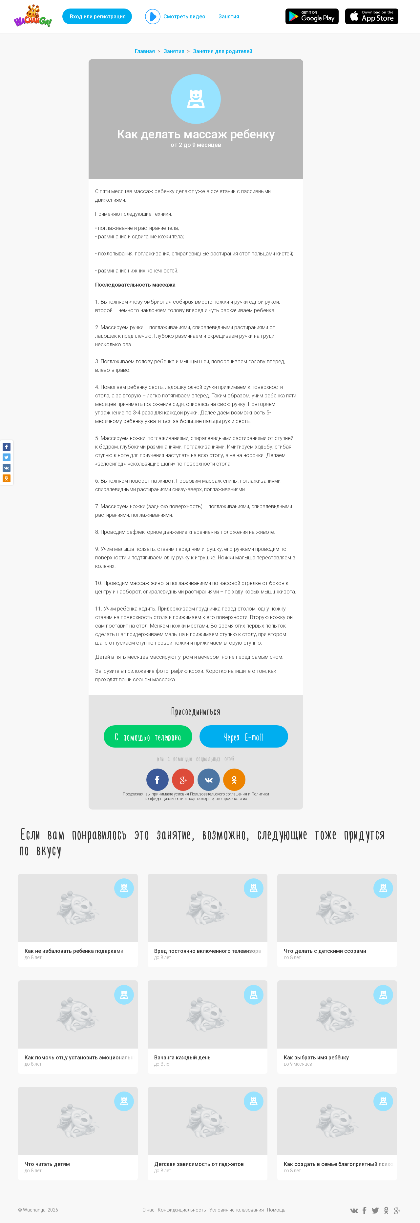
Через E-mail (244, 736)
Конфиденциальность (182, 1210)
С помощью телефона (148, 736)
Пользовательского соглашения (218, 794)
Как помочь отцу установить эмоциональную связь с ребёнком (80, 1057)
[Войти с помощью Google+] (183, 780)
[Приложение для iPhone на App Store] (371, 16)
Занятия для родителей (222, 51)
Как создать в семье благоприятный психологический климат (339, 1164)
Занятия (229, 16)
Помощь (276, 1210)
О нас (148, 1210)
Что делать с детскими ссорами (325, 951)
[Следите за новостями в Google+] (397, 1210)
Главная (145, 51)
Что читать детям (47, 1164)
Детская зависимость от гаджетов (199, 1164)
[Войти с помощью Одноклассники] (234, 780)
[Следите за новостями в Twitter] (375, 1210)
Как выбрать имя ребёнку (316, 1057)
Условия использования (236, 1210)
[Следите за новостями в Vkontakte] (354, 1210)
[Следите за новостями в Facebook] (364, 1210)
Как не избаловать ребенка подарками (74, 951)
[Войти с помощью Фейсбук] (157, 780)
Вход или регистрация (98, 16)
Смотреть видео (184, 16)
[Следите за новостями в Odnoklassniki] (386, 1210)
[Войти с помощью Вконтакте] (209, 780)
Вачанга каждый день (182, 1057)
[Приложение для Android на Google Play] (312, 16)
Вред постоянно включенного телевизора (207, 951)
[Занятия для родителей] (196, 99)
